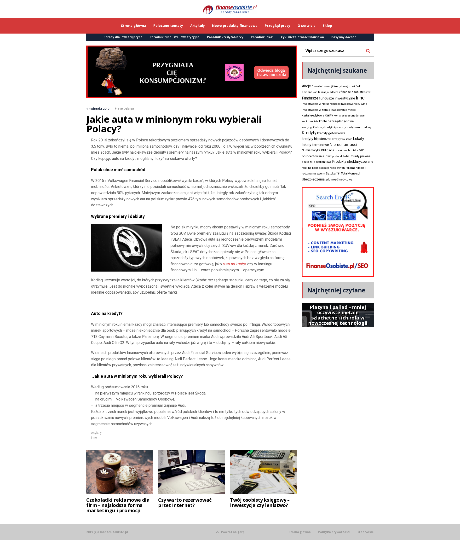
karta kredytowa (313, 115)
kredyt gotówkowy (313, 127)
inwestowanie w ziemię (316, 109)
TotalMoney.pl (350, 173)
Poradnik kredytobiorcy (225, 37)
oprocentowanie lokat (317, 156)
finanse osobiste (352, 92)
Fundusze (310, 98)
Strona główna (300, 532)
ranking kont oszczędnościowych (323, 167)
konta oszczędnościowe (349, 115)
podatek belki (340, 156)
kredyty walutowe (342, 139)
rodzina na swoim (313, 173)
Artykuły (96, 433)
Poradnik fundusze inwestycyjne (175, 37)
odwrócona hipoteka (346, 150)
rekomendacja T (356, 167)
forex (367, 92)
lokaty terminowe (315, 145)
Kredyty (309, 132)
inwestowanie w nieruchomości (321, 103)
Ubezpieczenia (313, 179)
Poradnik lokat (262, 37)
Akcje (306, 86)
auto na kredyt (234, 264)
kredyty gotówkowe (331, 133)
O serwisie (366, 532)
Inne (94, 437)
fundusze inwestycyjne (337, 98)
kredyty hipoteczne (317, 139)
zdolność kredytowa (338, 179)
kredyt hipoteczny (335, 127)
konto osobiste (310, 121)
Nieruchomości (343, 144)
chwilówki (355, 86)
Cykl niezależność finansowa (302, 37)
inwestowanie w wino (353, 103)
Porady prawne (360, 156)
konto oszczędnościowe (336, 121)
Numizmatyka (311, 150)
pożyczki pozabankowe (317, 161)
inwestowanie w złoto (343, 109)
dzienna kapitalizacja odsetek (321, 92)
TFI (338, 173)
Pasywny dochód (343, 37)
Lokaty (358, 138)
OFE (361, 150)
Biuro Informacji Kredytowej (330, 86)
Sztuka (331, 173)
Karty (329, 115)
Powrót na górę (232, 532)
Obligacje (327, 150)
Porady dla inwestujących (123, 37)
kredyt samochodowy (358, 127)
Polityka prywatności (334, 532)
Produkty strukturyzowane (352, 161)
